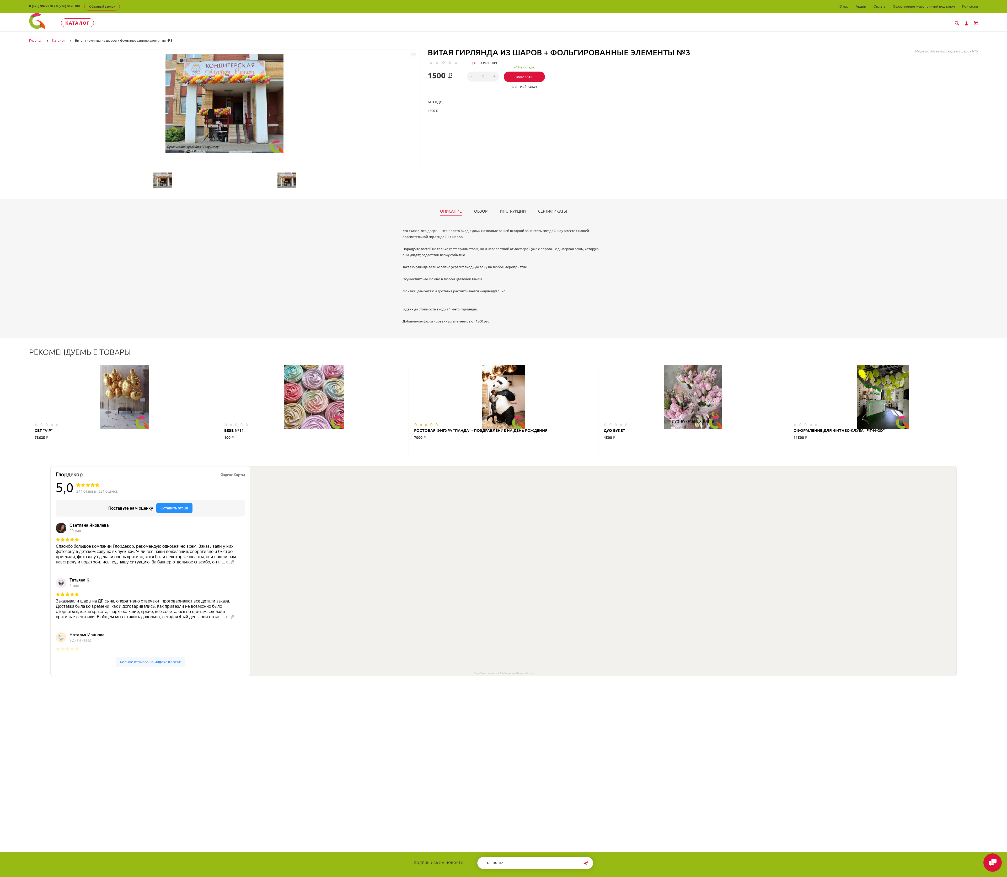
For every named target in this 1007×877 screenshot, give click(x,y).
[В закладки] (413, 54)
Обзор (481, 211)
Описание (451, 211)
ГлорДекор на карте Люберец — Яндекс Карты (503, 673)
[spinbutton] (483, 77)
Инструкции (513, 211)
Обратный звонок (102, 6)
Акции (861, 6)
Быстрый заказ (524, 87)
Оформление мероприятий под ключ (924, 6)
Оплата (880, 6)
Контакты (970, 6)
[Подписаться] (586, 863)
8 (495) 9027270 (41, 6)
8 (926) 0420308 (68, 6)
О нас (843, 6)
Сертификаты (552, 211)
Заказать (524, 76)
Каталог (77, 22)
